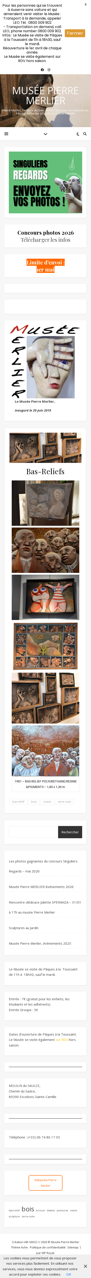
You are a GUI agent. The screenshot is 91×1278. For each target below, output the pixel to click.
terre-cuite (64, 802)
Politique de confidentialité (48, 1247)
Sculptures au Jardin (23, 928)
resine (47, 802)
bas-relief (18, 802)
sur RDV (62, 1039)
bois (34, 802)
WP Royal (48, 1253)
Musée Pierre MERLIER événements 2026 (41, 886)
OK (68, 1274)
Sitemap (72, 1247)
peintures (62, 1210)
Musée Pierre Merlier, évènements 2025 (40, 943)
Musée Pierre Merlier (45, 95)
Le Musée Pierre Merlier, (35, 401)
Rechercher (70, 832)
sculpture (14, 1216)
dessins (51, 1210)
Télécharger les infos (45, 239)
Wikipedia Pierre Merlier (45, 1183)
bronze (40, 1210)
